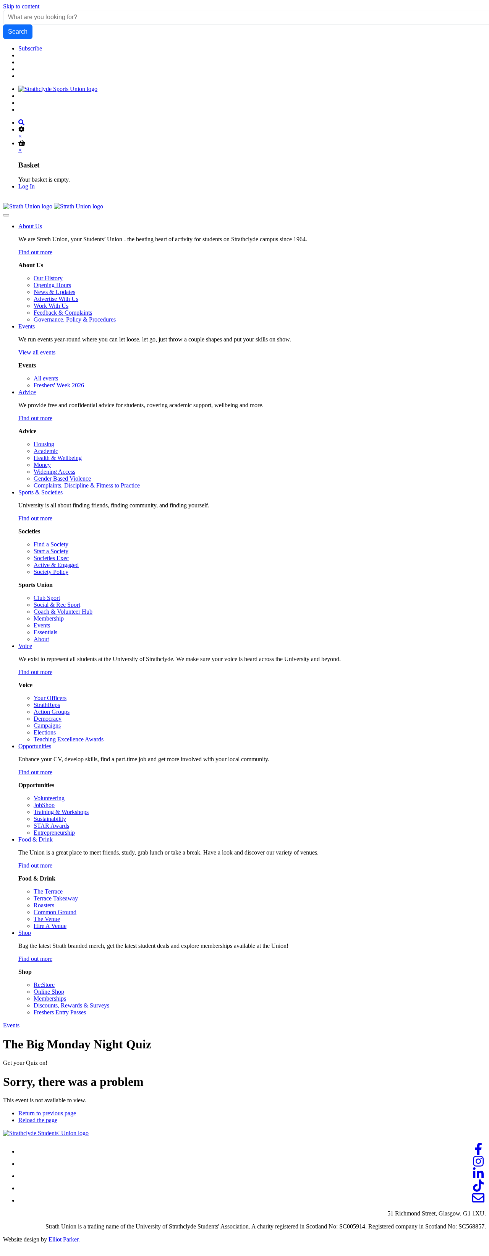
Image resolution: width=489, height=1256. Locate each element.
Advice (27, 392)
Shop (24, 932)
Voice (25, 646)
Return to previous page (47, 1113)
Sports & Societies (40, 492)
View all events (36, 352)
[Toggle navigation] (6, 215)
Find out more (35, 252)
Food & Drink (35, 839)
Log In (26, 186)
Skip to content (21, 6)
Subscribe (30, 48)
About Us (30, 226)
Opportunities (34, 746)
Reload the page (37, 1120)
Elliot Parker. (64, 1239)
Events (26, 326)
